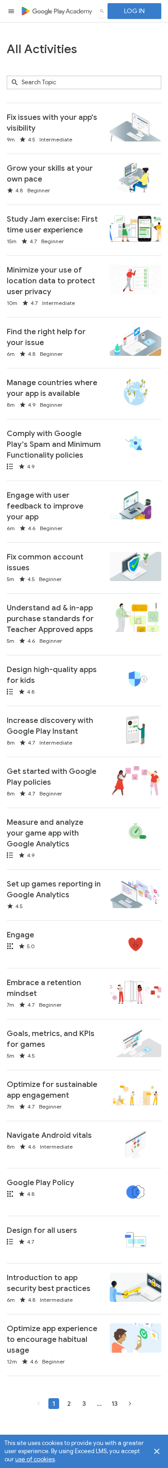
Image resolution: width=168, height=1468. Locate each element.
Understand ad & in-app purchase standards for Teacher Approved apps (50, 618)
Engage (20, 935)
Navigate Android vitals (49, 1135)
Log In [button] (134, 11)
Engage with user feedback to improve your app (45, 506)
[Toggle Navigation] (11, 11)
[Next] (130, 1403)
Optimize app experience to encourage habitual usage (52, 1339)
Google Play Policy (40, 1182)
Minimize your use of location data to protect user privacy (51, 280)
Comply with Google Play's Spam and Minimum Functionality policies (54, 444)
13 (113, 1403)
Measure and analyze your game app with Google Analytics (45, 833)
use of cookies (35, 1459)
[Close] (157, 1451)
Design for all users (42, 1230)
